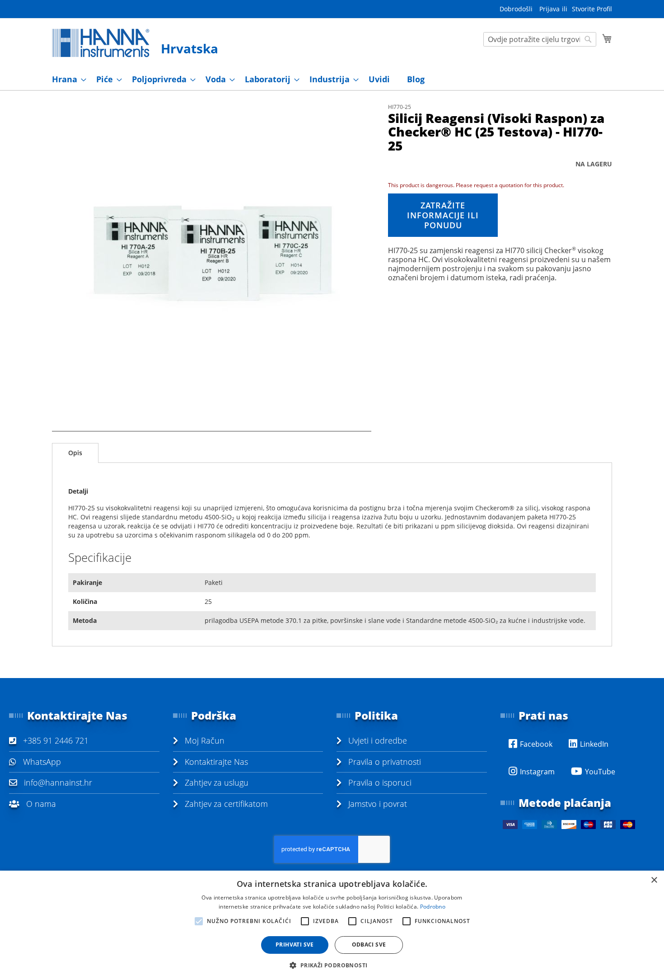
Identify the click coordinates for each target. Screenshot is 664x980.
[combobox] (539, 39)
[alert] (332, 925)
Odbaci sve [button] (369, 944)
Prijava (549, 9)
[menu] (332, 79)
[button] (331, 965)
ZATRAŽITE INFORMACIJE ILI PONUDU (443, 215)
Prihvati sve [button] (295, 944)
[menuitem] (66, 79)
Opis (75, 452)
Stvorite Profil (592, 9)
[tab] (75, 453)
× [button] (653, 880)
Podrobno (432, 906)
